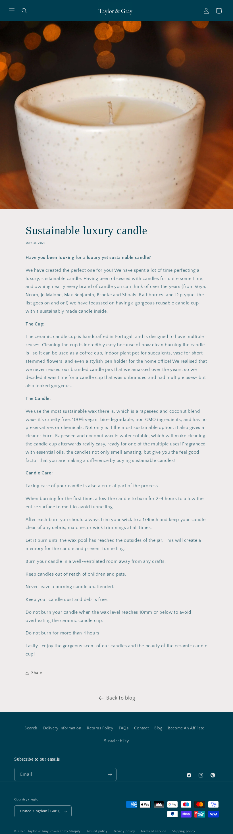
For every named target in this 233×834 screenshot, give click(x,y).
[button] (12, 11)
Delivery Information (62, 728)
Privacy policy (124, 831)
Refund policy (97, 831)
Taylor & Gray (38, 831)
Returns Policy (100, 728)
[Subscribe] (110, 774)
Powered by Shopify (65, 831)
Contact (141, 728)
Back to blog (120, 698)
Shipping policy (183, 831)
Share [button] (36, 673)
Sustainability (116, 741)
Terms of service (153, 831)
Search (31, 728)
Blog (158, 728)
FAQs (123, 728)
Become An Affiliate (186, 728)
